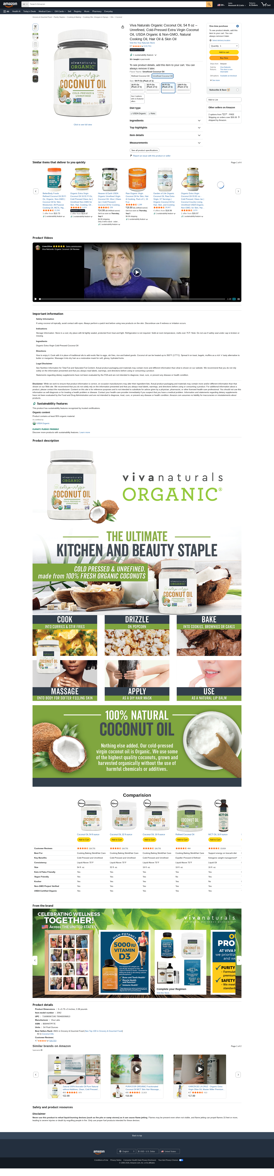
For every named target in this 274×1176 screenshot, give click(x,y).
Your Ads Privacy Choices (168, 1160)
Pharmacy (96, 11)
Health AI (16, 11)
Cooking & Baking (74, 17)
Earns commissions (74, 246)
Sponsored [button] (36, 1050)
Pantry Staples (59, 17)
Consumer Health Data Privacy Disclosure (139, 1160)
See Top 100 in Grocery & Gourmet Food (103, 1031)
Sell (69, 11)
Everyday (108, 11)
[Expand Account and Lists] (245, 5)
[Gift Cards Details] (65, 11)
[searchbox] (117, 4)
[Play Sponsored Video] (137, 1069)
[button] (6, 11)
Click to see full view (83, 124)
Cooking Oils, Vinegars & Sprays (95, 17)
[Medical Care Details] (52, 11)
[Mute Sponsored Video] (96, 1081)
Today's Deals (29, 11)
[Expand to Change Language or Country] (224, 5)
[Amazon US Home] (99, 1152)
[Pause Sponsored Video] (96, 1075)
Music (86, 11)
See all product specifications (144, 150)
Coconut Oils (48, 1034)
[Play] (35, 299)
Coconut (118, 17)
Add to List (213, 100)
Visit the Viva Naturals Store (142, 43)
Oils (111, 17)
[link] (54, 200)
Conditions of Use (101, 1160)
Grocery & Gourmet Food (42, 17)
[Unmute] (238, 299)
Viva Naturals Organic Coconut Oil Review (60, 249)
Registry (77, 11)
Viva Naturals (225, 67)
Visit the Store (163, 993)
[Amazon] (10, 4)
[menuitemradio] (234, 299)
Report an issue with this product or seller (152, 156)
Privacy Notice (115, 1160)
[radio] (35, 27)
